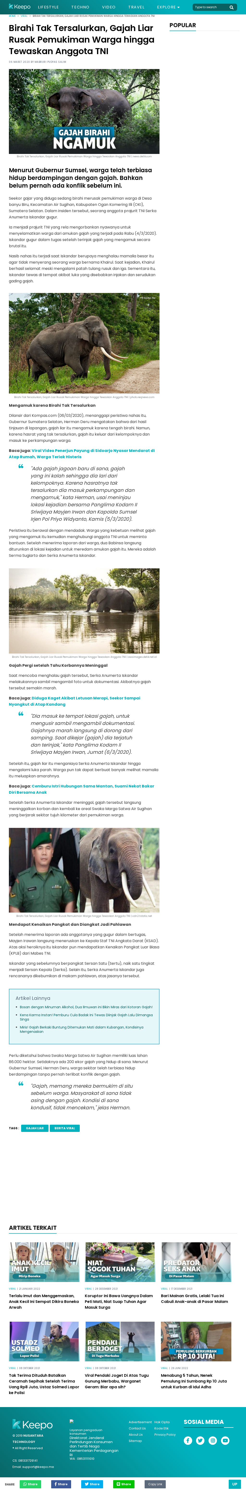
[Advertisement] (123, 1184)
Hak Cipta (162, 1422)
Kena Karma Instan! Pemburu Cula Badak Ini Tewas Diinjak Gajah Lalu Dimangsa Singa (86, 1017)
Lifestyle (48, 7)
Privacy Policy (165, 1434)
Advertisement (140, 1422)
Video (109, 7)
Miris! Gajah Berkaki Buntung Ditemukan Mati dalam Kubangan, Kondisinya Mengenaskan (81, 1029)
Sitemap (135, 1441)
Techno (80, 7)
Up (234, 1484)
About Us (136, 1434)
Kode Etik (161, 1428)
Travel (136, 7)
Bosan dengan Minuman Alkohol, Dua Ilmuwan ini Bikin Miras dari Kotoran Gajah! (86, 1007)
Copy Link (155, 1483)
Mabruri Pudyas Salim (50, 62)
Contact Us (137, 1428)
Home (12, 16)
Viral (24, 16)
